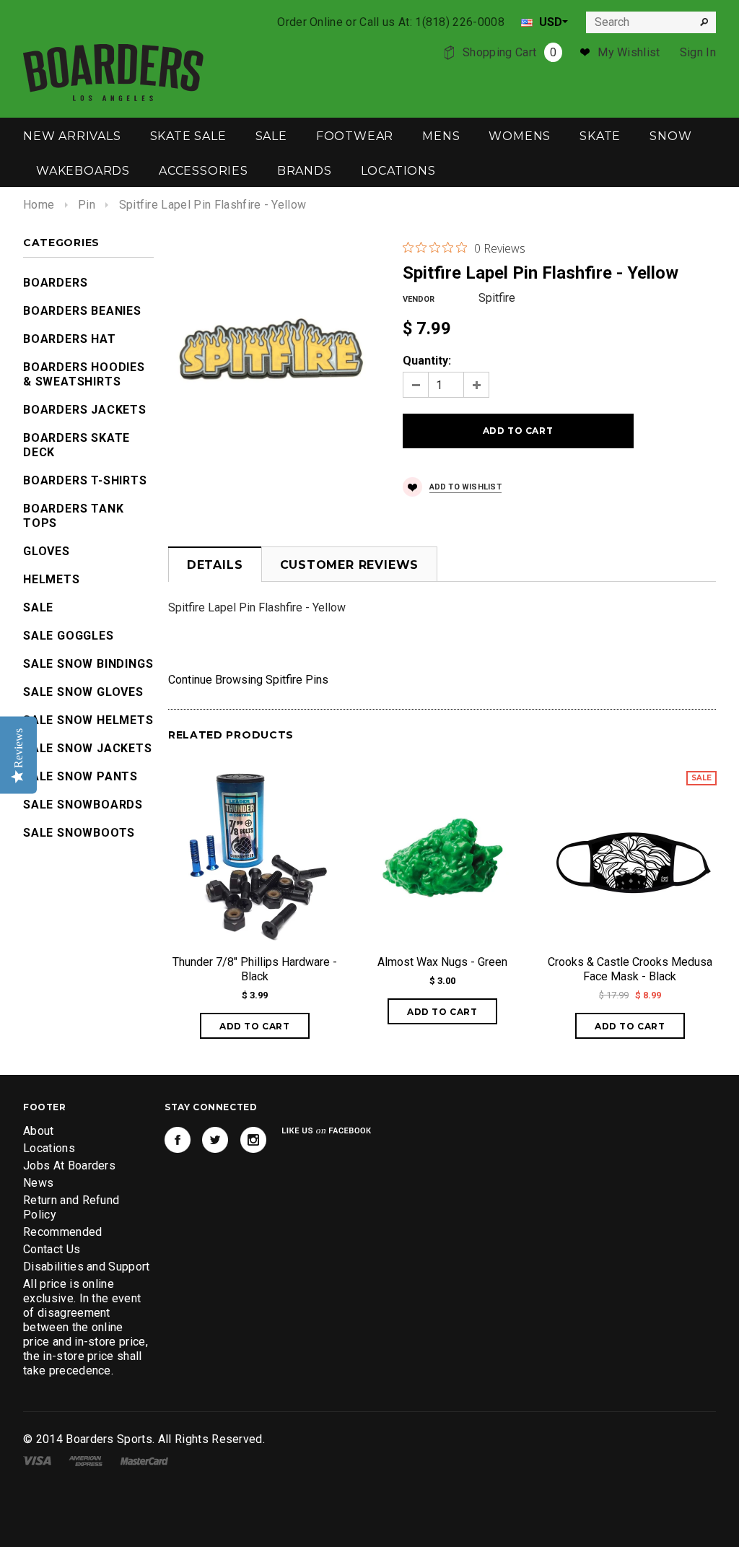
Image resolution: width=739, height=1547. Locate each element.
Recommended (62, 1232)
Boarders (55, 282)
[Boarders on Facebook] (178, 1140)
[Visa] (37, 1460)
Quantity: (427, 360)
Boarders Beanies (82, 311)
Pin (86, 205)
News (38, 1183)
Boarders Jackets (85, 410)
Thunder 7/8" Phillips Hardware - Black (254, 969)
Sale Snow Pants (80, 776)
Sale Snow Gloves (83, 692)
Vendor (418, 299)
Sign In (698, 52)
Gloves (46, 551)
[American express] (85, 1460)
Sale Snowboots (79, 833)
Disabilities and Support (86, 1266)
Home (38, 205)
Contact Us (51, 1249)
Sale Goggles (68, 635)
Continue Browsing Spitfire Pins (248, 680)
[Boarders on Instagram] (253, 1140)
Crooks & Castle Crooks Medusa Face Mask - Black (630, 969)
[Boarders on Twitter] (215, 1140)
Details (215, 565)
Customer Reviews (349, 565)
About (38, 1131)
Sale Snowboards (83, 804)
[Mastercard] (144, 1460)
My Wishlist (629, 52)
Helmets (51, 579)
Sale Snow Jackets (87, 748)
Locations (49, 1148)
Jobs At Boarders (69, 1165)
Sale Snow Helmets (88, 720)
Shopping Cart (509, 52)
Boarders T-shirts (85, 480)
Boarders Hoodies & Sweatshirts (84, 374)
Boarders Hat (69, 339)
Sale (38, 607)
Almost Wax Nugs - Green (442, 962)
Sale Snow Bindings (88, 664)
